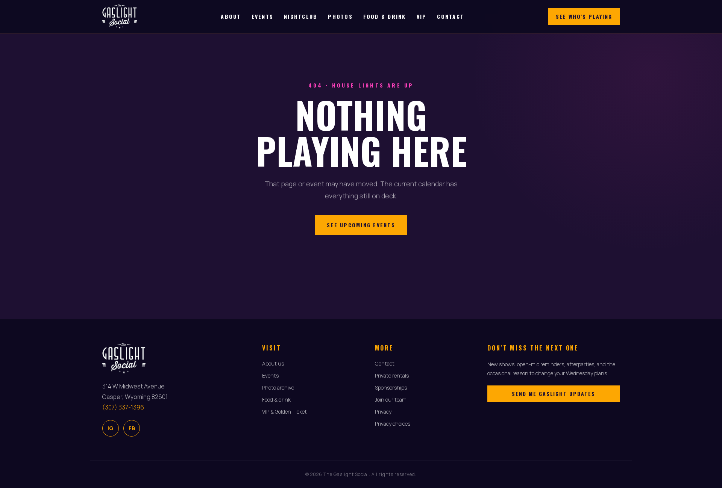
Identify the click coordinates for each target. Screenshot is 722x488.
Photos (340, 16)
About (231, 16)
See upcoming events (361, 225)
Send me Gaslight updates (553, 393)
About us (273, 363)
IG (111, 428)
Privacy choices (392, 423)
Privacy (383, 411)
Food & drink (276, 399)
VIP (422, 16)
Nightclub (300, 16)
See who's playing (584, 16)
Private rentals (392, 375)
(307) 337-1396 (123, 407)
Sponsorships (391, 387)
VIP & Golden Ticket (284, 411)
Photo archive (278, 387)
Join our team (391, 399)
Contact (450, 16)
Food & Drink (384, 16)
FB (132, 428)
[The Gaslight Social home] (119, 17)
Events (262, 16)
